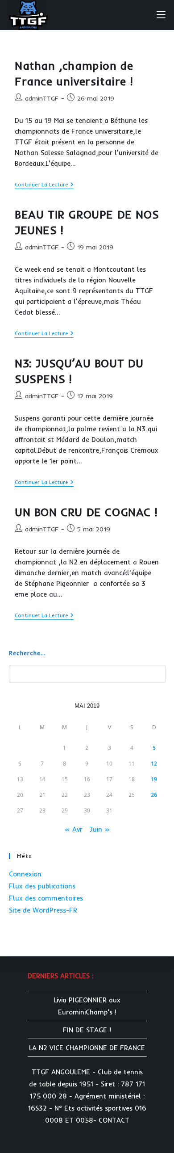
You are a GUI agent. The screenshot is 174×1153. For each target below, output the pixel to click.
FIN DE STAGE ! (87, 1030)
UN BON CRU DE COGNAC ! (86, 512)
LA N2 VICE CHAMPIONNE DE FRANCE (87, 1048)
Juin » (99, 829)
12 (154, 763)
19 (154, 779)
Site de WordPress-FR (43, 910)
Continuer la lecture (44, 185)
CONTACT (114, 1120)
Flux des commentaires (46, 898)
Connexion (25, 874)
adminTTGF (41, 98)
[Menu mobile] (161, 14)
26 (154, 795)
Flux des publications (42, 886)
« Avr (73, 829)
